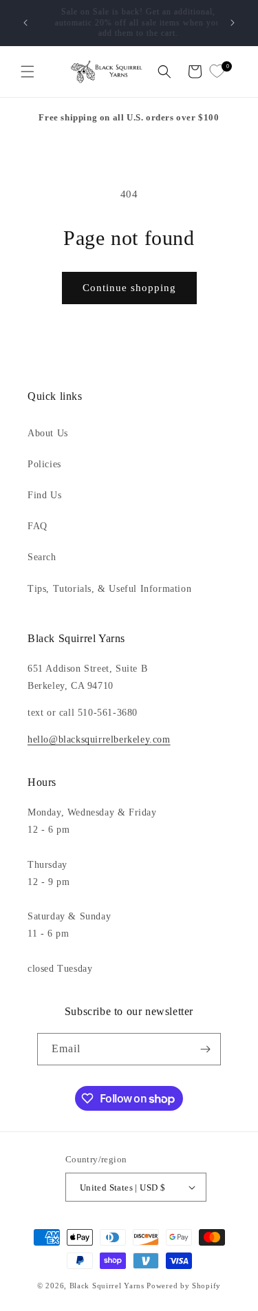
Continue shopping (129, 287)
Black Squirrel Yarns (106, 1285)
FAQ (37, 526)
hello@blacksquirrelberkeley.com (99, 739)
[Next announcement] (232, 23)
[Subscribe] (205, 1049)
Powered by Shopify (184, 1285)
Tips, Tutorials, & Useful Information (109, 589)
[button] (27, 71)
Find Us (44, 495)
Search (42, 557)
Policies (44, 464)
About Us (48, 433)
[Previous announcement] (25, 23)
